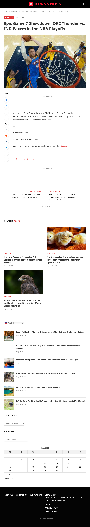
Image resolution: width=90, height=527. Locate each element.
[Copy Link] (6, 159)
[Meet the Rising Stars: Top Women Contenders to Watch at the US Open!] (9, 363)
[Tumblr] (6, 129)
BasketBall (9, 17)
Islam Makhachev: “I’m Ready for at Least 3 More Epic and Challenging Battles (50, 332)
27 (57, 470)
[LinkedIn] (6, 111)
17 (21, 467)
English (11, 323)
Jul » (11, 479)
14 (68, 463)
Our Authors (36, 495)
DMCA (47, 504)
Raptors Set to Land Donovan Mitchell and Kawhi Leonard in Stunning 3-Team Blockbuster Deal (23, 303)
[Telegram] (6, 147)
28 (68, 470)
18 (33, 467)
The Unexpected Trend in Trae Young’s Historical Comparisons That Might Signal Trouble (65, 260)
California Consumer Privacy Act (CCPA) (63, 497)
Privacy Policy (51, 508)
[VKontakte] (6, 141)
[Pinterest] (6, 117)
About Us (9, 495)
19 (45, 467)
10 (21, 463)
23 (10, 470)
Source (64, 146)
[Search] (83, 4)
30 (10, 474)
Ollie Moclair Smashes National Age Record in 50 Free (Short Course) (45, 373)
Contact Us (21, 495)
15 (80, 463)
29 (80, 470)
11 (33, 463)
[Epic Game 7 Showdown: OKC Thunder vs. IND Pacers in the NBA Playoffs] (45, 61)
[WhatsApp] (6, 153)
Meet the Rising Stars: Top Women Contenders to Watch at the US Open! (47, 359)
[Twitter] (6, 105)
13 (57, 463)
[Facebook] (6, 99)
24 (21, 470)
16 (10, 467)
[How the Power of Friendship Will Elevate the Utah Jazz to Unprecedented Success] (23, 238)
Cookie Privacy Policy (55, 501)
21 (68, 467)
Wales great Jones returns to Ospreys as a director (38, 387)
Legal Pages (50, 495)
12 (45, 463)
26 (45, 470)
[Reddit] (6, 135)
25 (33, 470)
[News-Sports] (45, 4)
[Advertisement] (47, 101)
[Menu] (6, 4)
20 (57, 467)
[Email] (6, 123)
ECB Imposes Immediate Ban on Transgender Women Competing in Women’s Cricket (63, 197)
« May (6, 479)
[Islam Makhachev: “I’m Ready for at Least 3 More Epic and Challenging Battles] (9, 336)
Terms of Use (51, 512)
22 (80, 467)
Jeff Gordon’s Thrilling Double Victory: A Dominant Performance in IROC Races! (50, 401)
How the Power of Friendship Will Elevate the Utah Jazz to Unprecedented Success (23, 260)
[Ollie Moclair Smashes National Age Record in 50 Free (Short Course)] (9, 377)
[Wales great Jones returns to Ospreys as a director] (9, 391)
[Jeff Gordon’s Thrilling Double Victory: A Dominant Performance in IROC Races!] (9, 404)
